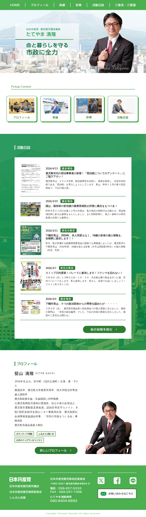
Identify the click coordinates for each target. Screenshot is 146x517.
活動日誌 (98, 5)
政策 (79, 5)
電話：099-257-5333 (66, 488)
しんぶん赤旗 (17, 497)
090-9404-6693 (63, 501)
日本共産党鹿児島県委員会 (25, 492)
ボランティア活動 (24, 434)
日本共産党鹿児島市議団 (24, 486)
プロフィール (40, 5)
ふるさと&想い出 (46, 434)
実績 (62, 5)
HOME (15, 5)
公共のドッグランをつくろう (29, 440)
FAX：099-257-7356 (66, 492)
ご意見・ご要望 (125, 5)
